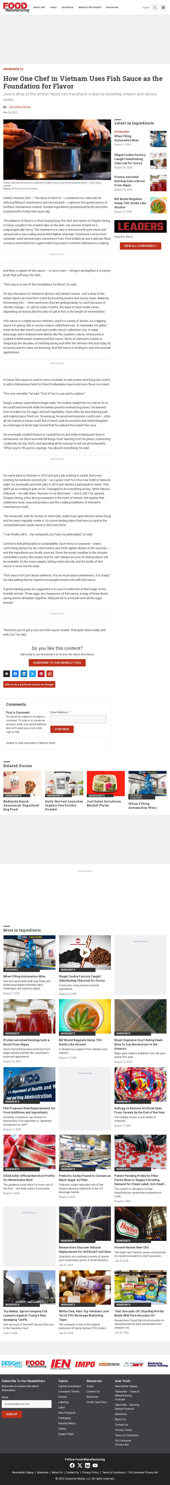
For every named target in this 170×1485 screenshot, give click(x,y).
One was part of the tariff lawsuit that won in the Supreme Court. (28, 1326)
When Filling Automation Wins (126, 138)
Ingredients (13, 69)
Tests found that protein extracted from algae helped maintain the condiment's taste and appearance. (26, 1053)
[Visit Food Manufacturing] (36, 1364)
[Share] (15, 673)
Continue (62, 729)
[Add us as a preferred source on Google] (49, 673)
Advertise (42, 1472)
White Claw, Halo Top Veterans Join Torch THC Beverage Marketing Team (84, 1315)
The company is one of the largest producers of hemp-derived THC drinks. (82, 1326)
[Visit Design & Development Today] (12, 1364)
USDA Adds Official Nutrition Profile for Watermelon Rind (28, 1178)
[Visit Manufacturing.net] (133, 1364)
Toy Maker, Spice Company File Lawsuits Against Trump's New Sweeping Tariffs (25, 1315)
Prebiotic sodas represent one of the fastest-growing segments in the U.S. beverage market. (81, 1188)
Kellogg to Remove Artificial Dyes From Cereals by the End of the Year (139, 1110)
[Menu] (163, 7)
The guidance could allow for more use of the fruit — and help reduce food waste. (28, 1186)
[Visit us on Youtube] (95, 1465)
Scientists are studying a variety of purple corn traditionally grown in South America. (84, 1258)
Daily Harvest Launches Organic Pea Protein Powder (64, 805)
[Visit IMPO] (85, 1364)
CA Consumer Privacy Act (143, 1472)
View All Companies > (140, 245)
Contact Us (72, 1472)
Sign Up (11, 1414)
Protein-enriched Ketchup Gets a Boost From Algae (129, 181)
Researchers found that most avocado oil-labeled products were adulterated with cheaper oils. (139, 1324)
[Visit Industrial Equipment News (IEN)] (60, 1364)
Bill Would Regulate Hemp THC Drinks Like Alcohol (130, 203)
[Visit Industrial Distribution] (109, 1364)
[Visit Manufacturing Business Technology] (157, 1364)
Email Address (60, 712)
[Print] (6, 673)
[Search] (154, 7)
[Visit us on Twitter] (79, 1465)
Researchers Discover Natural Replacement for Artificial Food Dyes (85, 1249)
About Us (57, 1472)
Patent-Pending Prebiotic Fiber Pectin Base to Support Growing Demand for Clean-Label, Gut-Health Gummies (140, 1180)
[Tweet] (32, 673)
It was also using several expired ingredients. (79, 987)
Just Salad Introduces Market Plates (104, 803)
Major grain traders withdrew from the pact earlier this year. (139, 1055)
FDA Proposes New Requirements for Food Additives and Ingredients (29, 1110)
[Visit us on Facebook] (72, 1465)
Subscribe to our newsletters (57, 662)
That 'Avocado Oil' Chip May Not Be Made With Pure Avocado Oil (139, 1313)
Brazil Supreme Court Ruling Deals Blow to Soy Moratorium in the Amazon (138, 1044)
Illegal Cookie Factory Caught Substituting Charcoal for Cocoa (130, 159)
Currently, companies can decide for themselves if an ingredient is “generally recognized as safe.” (27, 1121)
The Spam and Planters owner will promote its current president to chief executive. (140, 1254)
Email (5, 1397)
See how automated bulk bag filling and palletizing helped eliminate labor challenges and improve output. (26, 985)
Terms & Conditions (113, 1472)
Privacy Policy (90, 1472)
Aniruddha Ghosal (20, 107)
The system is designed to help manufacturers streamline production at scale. (137, 1192)
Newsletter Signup (23, 1472)
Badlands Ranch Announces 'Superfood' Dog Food (21, 805)
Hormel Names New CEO (131, 1247)
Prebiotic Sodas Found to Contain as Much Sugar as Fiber (85, 1178)
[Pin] (41, 673)
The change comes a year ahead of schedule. (135, 1119)
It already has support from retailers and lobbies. (83, 1051)
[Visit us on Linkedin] (87, 1465)
